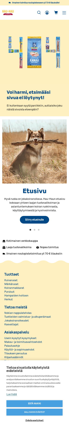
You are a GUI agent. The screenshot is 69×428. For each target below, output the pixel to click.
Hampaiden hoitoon (16, 295)
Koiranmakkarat (14, 288)
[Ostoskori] (56, 12)
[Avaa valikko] (64, 12)
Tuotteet (11, 274)
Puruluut (9, 292)
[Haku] (39, 12)
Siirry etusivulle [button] (34, 219)
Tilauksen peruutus (15, 353)
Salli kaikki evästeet (34, 412)
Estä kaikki (34, 403)
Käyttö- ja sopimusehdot (19, 349)
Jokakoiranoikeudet (16, 320)
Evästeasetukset (35, 420)
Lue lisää (11, 394)
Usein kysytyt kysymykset (20, 338)
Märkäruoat (11, 284)
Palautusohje (12, 346)
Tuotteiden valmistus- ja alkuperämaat (27, 317)
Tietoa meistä (15, 307)
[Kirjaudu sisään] (47, 13)
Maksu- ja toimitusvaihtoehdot (23, 342)
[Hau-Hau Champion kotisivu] (17, 12)
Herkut (8, 299)
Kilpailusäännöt (13, 357)
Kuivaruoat (10, 280)
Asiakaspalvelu (16, 332)
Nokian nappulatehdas (17, 313)
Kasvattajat (11, 324)
